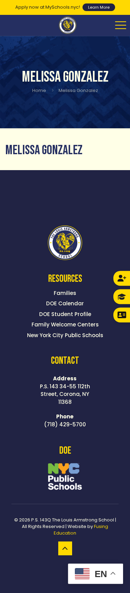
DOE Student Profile (65, 314)
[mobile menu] (121, 25)
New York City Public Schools (65, 335)
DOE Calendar (65, 303)
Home (39, 90)
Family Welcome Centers (65, 324)
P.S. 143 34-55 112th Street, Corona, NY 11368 (65, 390)
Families (65, 293)
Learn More (99, 7)
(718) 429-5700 (65, 420)
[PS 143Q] (67, 25)
